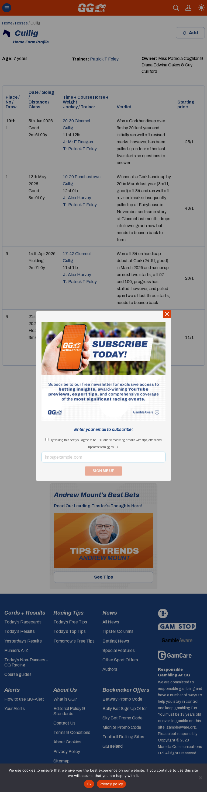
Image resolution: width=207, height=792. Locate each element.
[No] (200, 777)
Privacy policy (111, 784)
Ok (89, 784)
